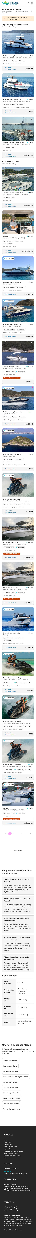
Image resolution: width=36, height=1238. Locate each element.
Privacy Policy (8, 1142)
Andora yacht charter (10, 1061)
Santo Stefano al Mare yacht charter (15, 1077)
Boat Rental (9, 11)
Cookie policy (8, 1144)
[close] (30, 18)
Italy (14, 11)
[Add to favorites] (31, 119)
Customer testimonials (11, 1168)
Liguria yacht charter (10, 1082)
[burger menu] (29, 3)
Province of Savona (26, 11)
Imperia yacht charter (10, 1071)
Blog (5, 1158)
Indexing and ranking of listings (13, 1151)
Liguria (18, 11)
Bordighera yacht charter (12, 1098)
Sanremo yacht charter (11, 1093)
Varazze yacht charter (11, 1104)
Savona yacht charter (10, 1087)
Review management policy (12, 1155)
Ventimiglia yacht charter (12, 1109)
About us (6, 1140)
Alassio (4, 13)
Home (3, 11)
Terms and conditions (10, 1146)
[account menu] (32, 3)
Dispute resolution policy (11, 1153)
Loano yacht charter (10, 1066)
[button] (19, 52)
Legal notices (8, 1149)
